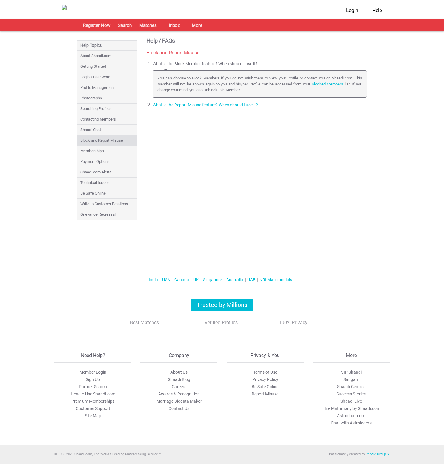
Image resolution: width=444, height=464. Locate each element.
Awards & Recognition (179, 394)
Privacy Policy (265, 379)
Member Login (92, 372)
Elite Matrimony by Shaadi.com (351, 408)
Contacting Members (98, 119)
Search (125, 25)
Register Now (96, 25)
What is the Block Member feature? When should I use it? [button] (205, 63)
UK (196, 279)
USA (166, 279)
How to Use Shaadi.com (93, 394)
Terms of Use (265, 372)
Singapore (212, 279)
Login (352, 10)
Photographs (91, 98)
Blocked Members (327, 84)
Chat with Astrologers (351, 422)
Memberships (92, 151)
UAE (251, 279)
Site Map (93, 415)
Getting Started (93, 66)
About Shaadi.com (95, 55)
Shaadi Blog (179, 379)
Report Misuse (265, 394)
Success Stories (351, 394)
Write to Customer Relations (104, 203)
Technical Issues (95, 182)
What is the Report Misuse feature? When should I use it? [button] (205, 105)
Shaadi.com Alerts (95, 172)
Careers (179, 386)
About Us (179, 372)
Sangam (351, 379)
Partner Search (93, 386)
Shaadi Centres (351, 386)
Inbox (174, 25)
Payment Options (95, 161)
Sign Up (93, 379)
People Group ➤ (378, 454)
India (153, 279)
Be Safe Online (93, 193)
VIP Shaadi (351, 372)
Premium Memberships (92, 401)
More (197, 25)
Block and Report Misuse (101, 140)
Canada (181, 279)
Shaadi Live (351, 401)
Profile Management (97, 87)
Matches (148, 25)
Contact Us (179, 408)
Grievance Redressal (98, 214)
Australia (234, 279)
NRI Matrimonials (275, 279)
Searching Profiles (95, 108)
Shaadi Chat (90, 129)
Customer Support (93, 408)
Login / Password (95, 77)
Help (377, 10)
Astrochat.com (351, 415)
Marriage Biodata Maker (179, 401)
